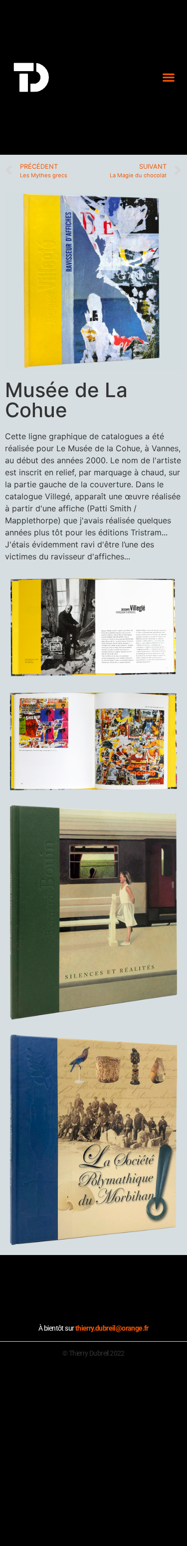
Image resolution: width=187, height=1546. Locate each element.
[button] (168, 77)
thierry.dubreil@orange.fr (112, 1328)
